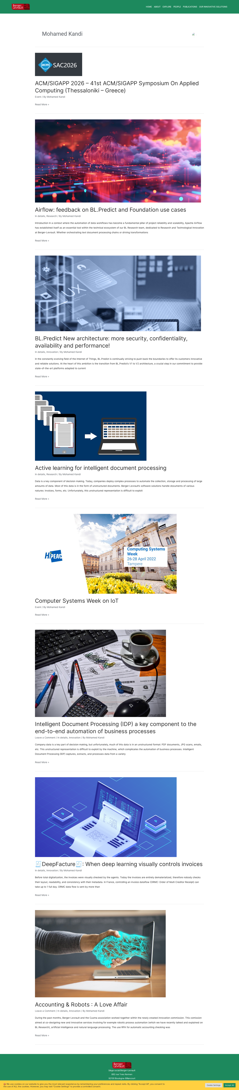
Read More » (42, 104)
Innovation (52, 352)
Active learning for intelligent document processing (100, 467)
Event (38, 96)
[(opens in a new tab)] (58, 64)
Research (51, 216)
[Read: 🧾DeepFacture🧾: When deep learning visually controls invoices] (106, 816)
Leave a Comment (45, 737)
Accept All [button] (229, 1085)
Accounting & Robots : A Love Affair (81, 1004)
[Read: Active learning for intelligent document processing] (90, 426)
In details (40, 216)
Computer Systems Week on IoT (77, 600)
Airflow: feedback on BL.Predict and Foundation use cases (110, 209)
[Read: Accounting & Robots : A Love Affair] (100, 953)
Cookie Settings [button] (213, 1085)
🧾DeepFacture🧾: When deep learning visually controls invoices (119, 864)
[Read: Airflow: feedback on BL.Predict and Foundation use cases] (118, 160)
